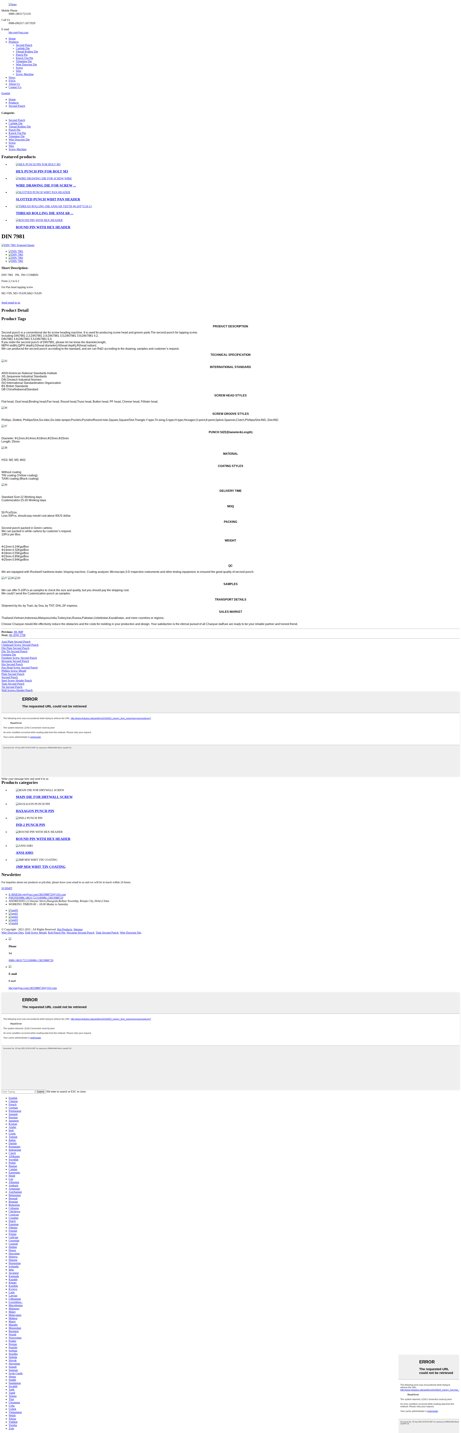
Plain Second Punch (12, 674)
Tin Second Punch (11, 687)
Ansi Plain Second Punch (15, 641)
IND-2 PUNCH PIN (30, 825)
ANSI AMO (24, 853)
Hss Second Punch (12, 664)
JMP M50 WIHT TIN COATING (41, 867)
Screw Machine (25, 74)
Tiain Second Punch (12, 683)
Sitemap (78, 929)
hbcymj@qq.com (18, 32)
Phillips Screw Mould (13, 670)
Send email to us (10, 302)
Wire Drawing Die (26, 64)
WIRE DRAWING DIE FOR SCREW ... (46, 185)
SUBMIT (6, 888)
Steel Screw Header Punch (16, 680)
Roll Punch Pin (56, 932)
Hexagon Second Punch (15, 661)
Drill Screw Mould (35, 932)
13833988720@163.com (42, 988)
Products (14, 41)
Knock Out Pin (24, 58)
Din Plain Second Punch (15, 648)
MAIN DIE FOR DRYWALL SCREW (44, 797)
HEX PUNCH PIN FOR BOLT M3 (42, 171)
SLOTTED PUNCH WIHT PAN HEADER (48, 199)
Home (12, 38)
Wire (18, 71)
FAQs (12, 80)
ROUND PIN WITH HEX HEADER (43, 227)
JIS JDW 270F (17, 635)
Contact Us (15, 87)
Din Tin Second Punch (14, 651)
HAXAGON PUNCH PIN (35, 811)
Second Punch (24, 45)
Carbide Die (23, 48)
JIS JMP (18, 631)
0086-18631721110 (20, 960)
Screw (19, 67)
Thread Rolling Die (27, 51)
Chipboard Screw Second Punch (20, 644)
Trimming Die (24, 61)
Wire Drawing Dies (12, 932)
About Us (14, 83)
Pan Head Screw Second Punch (19, 667)
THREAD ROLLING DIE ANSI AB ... (44, 213)
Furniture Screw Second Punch (19, 657)
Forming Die (8, 654)
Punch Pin (22, 54)
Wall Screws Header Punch (17, 690)
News (12, 77)
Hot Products (64, 929)
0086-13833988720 (42, 960)
